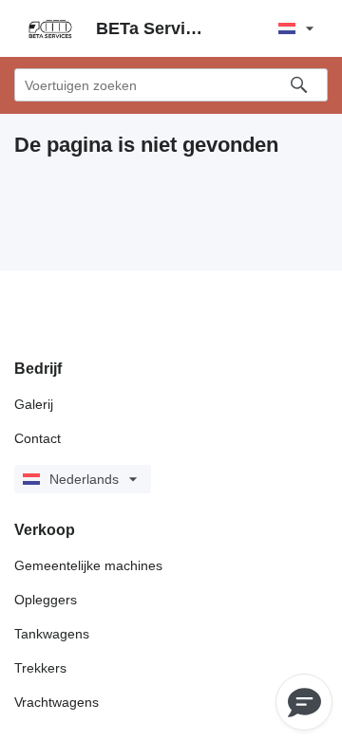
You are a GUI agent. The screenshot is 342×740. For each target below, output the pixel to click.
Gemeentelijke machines (88, 565)
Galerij (33, 404)
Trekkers (40, 667)
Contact (37, 438)
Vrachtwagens (56, 702)
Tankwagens (51, 633)
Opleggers (45, 599)
